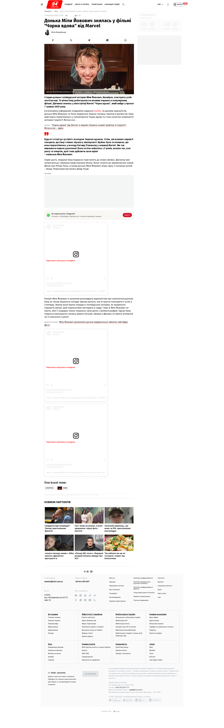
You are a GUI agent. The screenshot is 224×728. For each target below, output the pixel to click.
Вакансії (161, 582)
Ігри (159, 597)
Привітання (97, 4)
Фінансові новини (156, 624)
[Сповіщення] (168, 4)
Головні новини (54, 617)
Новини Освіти (88, 644)
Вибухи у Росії (87, 633)
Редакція (112, 582)
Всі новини (53, 614)
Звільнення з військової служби (128, 617)
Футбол (152, 650)
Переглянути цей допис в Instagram (60, 261)
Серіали (51, 660)
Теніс (151, 653)
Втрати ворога (87, 636)
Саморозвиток (87, 657)
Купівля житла (121, 650)
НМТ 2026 (85, 653)
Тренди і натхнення (123, 653)
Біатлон (152, 657)
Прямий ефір (53, 624)
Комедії (51, 657)
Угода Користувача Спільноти (144, 592)
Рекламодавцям (115, 597)
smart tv (141, 700)
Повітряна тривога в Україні (93, 627)
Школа (84, 650)
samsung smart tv (154, 700)
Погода (51, 633)
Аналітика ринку (122, 647)
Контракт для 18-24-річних (126, 627)
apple (127, 700)
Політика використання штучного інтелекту (141, 582)
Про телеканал (114, 589)
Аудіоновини (53, 630)
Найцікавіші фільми (55, 647)
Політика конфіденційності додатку (143, 588)
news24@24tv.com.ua (53, 582)
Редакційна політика (116, 586)
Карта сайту (162, 593)
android (115, 700)
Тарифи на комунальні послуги (161, 627)
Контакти (161, 578)
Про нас (112, 578)
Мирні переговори (89, 624)
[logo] (54, 4)
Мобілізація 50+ (122, 621)
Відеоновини (53, 627)
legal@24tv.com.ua (135, 690)
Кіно (56, 11)
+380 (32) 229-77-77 (122, 687)
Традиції (68, 4)
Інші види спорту (156, 660)
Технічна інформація (140, 600)
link (76, 595)
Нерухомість (121, 644)
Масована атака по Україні (92, 630)
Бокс (151, 647)
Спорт (152, 644)
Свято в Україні (82, 4)
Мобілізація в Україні (125, 614)
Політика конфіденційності (143, 578)
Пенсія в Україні (155, 633)
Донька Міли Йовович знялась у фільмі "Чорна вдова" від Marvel (83, 11)
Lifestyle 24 (48, 11)
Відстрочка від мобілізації (126, 630)
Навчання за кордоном (91, 660)
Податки (152, 630)
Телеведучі (113, 593)
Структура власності (165, 586)
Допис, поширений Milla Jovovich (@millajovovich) (65, 291)
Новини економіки (157, 614)
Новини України (54, 621)
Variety (97, 111)
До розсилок (90, 674)
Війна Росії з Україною (92, 614)
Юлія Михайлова (58, 32)
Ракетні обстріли (88, 617)
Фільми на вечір (54, 653)
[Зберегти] (125, 40)
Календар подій (112, 4)
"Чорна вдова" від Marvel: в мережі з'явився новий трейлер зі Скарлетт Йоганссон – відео (85, 126)
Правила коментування (141, 596)
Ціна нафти (153, 617)
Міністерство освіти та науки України (96, 647)
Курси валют (154, 621)
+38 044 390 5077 (82, 582)
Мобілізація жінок (123, 624)
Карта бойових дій (89, 621)
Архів (159, 589)
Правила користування (117, 601)
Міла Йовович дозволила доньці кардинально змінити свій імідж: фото (86, 323)
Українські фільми (55, 650)
